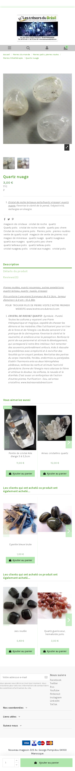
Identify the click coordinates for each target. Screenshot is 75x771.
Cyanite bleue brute (20, 544)
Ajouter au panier (49, 762)
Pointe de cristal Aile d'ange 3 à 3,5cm (20, 455)
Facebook (55, 680)
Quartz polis (11, 227)
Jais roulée (20, 631)
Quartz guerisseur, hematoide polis (54, 632)
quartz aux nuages (14, 241)
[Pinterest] (13, 219)
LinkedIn (55, 700)
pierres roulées (61, 231)
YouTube (54, 690)
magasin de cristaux (15, 224)
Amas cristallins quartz (54, 453)
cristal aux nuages (40, 248)
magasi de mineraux (15, 238)
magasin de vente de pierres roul (49, 234)
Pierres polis (44, 231)
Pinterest (55, 693)
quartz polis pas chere (39, 241)
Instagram (56, 697)
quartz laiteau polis (40, 245)
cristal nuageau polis (16, 248)
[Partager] (4, 219)
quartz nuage (36, 238)
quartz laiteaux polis (15, 245)
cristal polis (59, 248)
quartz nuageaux (55, 238)
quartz (52, 224)
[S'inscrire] (46, 677)
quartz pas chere (56, 227)
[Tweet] (9, 219)
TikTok (53, 704)
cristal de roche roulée (32, 227)
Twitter (54, 683)
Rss (52, 686)
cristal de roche (38, 224)
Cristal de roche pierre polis (19, 231)
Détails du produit (15, 271)
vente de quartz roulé (16, 234)
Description (11, 264)
